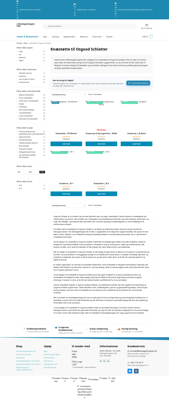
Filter (42, 172)
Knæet (21, 104)
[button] (147, 36)
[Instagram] (136, 371)
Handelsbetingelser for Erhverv (28, 364)
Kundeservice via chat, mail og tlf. (30, 10)
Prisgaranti (20, 358)
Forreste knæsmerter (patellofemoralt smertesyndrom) (32, 132)
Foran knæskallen (26, 98)
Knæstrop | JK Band (136, 133)
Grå (20, 185)
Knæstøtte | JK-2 (101, 183)
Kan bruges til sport (26, 79)
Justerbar (22, 76)
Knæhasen (23, 107)
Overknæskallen (25, 113)
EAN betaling (49, 358)
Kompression (24, 82)
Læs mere (66, 144)
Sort (20, 188)
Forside (19, 43)
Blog (45, 351)
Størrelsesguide (50, 367)
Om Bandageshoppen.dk (25, 351)
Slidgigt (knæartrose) (27, 152)
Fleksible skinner (25, 73)
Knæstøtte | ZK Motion (66, 133)
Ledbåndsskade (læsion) (28, 143)
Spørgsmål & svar (51, 364)
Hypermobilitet (25, 137)
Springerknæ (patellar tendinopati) (27, 156)
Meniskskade (24, 146)
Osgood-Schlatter (26, 149)
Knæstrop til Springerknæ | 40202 (101, 133)
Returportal (48, 361)
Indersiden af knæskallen (29, 101)
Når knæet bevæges (26, 110)
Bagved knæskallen (26, 95)
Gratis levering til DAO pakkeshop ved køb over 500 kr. (135, 10)
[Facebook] (130, 371)
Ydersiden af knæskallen (28, 119)
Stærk (21, 60)
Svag (21, 51)
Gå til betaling (146, 28)
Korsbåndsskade (25, 140)
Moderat (22, 57)
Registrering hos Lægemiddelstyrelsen (24, 368)
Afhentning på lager (52, 354)
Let (20, 54)
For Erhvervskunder (23, 354)
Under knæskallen (26, 116)
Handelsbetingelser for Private (28, 361)
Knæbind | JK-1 (66, 183)
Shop (25, 43)
